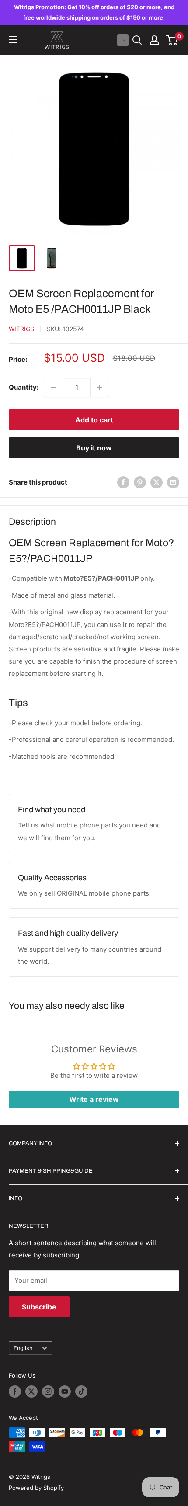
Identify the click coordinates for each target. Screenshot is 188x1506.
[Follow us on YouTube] (65, 1391)
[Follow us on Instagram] (48, 1391)
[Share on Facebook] (123, 482)
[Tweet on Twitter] (156, 482)
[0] (172, 40)
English (23, 1348)
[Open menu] (13, 39)
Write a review (94, 1099)
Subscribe (39, 1306)
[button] (123, 40)
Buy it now (94, 447)
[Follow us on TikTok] (81, 1391)
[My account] (154, 40)
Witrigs (21, 328)
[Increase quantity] (100, 387)
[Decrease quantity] (53, 387)
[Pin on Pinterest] (140, 482)
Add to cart (94, 419)
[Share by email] (173, 482)
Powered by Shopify (36, 1487)
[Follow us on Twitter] (31, 1391)
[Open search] (137, 40)
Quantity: (23, 387)
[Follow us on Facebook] (15, 1391)
